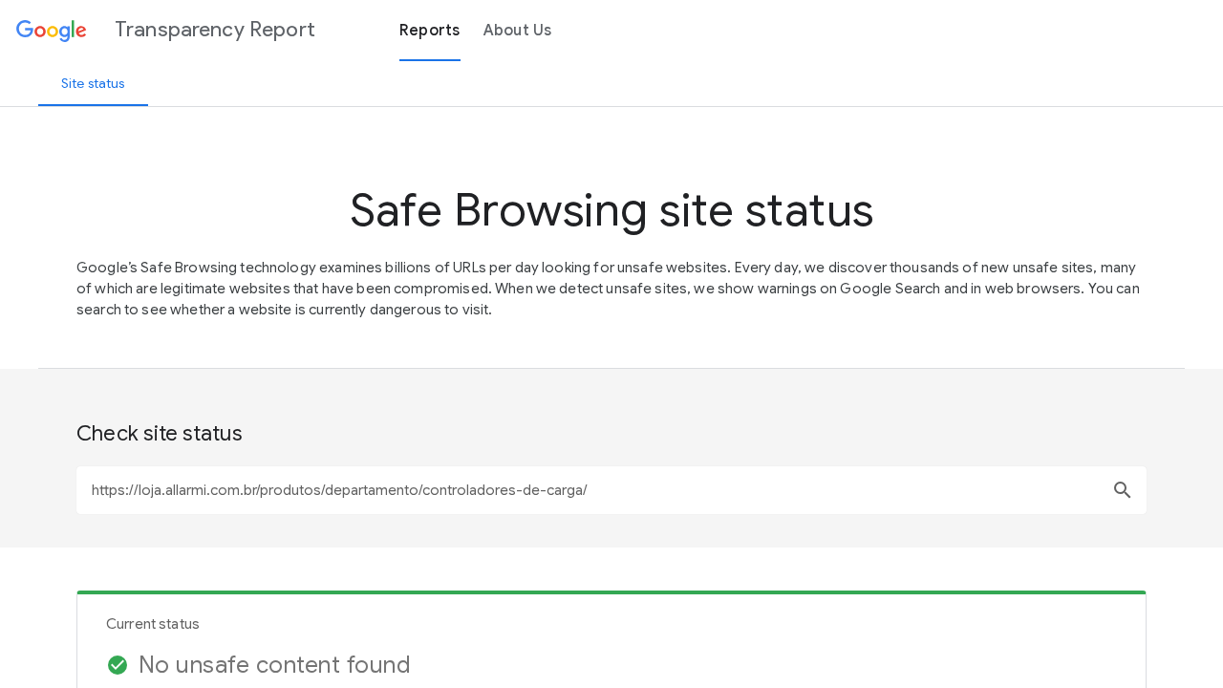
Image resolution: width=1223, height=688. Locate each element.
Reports (430, 30)
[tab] (93, 83)
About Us (517, 30)
